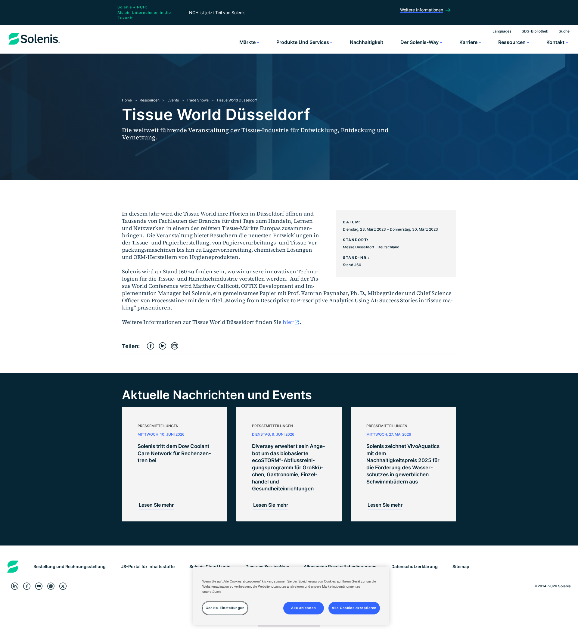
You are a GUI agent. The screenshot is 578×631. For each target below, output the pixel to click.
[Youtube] (38, 586)
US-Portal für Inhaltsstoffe (147, 566)
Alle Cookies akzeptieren (354, 608)
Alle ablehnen (303, 608)
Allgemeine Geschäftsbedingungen (340, 566)
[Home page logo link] (34, 45)
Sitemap (460, 566)
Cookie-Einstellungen (225, 608)
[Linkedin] (14, 586)
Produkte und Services (303, 42)
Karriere (469, 42)
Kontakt (556, 42)
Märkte (248, 42)
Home (127, 100)
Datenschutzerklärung (414, 566)
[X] (62, 586)
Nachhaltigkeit (366, 42)
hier (288, 322)
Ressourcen (512, 42)
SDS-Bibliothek (535, 31)
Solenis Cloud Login (210, 566)
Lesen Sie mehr (156, 505)
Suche (564, 31)
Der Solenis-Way (420, 42)
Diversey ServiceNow (267, 566)
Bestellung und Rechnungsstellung (69, 566)
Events (173, 100)
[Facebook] (26, 586)
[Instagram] (50, 586)
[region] (291, 596)
